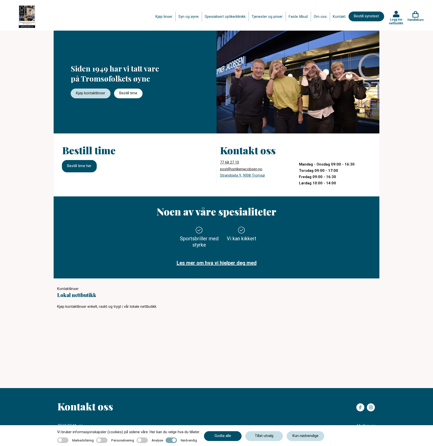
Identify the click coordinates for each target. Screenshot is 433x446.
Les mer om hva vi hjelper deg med (217, 263)
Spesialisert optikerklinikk (225, 16)
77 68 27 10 (229, 162)
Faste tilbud (298, 16)
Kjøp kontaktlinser (90, 93)
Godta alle (222, 435)
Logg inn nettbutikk (396, 21)
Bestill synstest (366, 16)
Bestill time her (79, 166)
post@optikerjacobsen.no (241, 169)
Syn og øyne (188, 16)
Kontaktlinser (68, 288)
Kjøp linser (163, 16)
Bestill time (128, 93)
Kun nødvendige (305, 435)
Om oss (320, 16)
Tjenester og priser (267, 16)
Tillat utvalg (264, 435)
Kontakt (339, 16)
